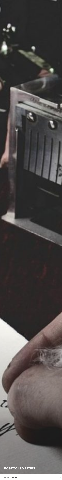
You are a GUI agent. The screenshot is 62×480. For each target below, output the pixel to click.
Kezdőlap (6, 477)
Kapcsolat (14, 477)
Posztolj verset (20, 468)
